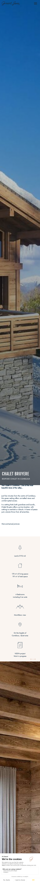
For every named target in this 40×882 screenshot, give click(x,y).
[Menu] (35, 4)
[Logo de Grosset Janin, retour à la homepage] (11, 3)
